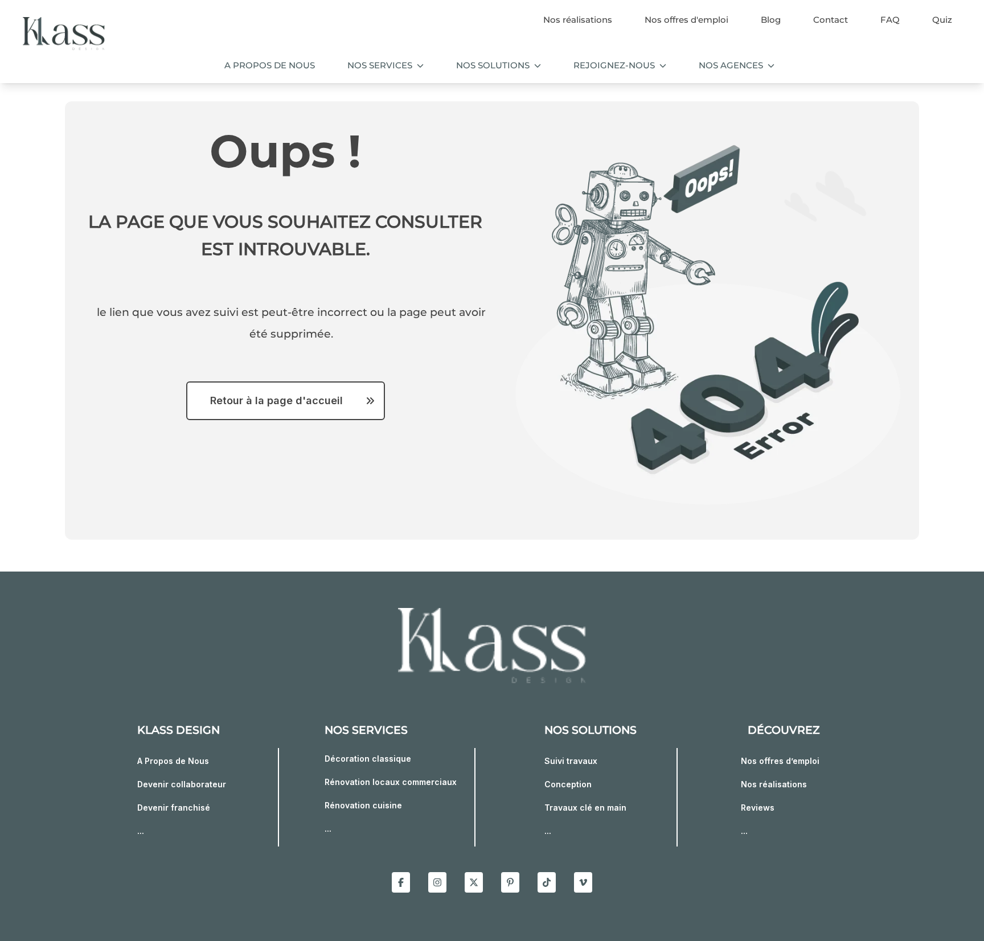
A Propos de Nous (173, 761)
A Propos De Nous (269, 65)
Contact (830, 19)
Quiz (942, 19)
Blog (771, 19)
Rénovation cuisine (363, 805)
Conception (568, 784)
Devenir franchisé (173, 807)
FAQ (890, 19)
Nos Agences (731, 65)
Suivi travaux (570, 761)
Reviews (757, 807)
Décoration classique (368, 758)
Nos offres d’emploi (780, 761)
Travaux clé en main (585, 807)
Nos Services (379, 65)
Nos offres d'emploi (686, 19)
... (140, 831)
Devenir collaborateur (181, 784)
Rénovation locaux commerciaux (391, 782)
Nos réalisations (577, 19)
